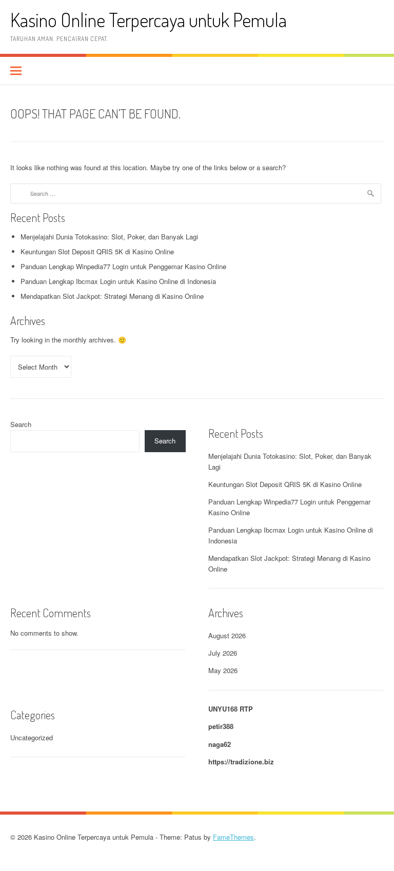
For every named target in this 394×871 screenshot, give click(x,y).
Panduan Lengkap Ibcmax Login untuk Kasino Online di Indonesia (118, 281)
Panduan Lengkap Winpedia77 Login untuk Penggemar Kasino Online (123, 266)
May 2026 (223, 670)
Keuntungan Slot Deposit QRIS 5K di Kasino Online (97, 251)
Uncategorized (31, 737)
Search (20, 424)
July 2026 (222, 653)
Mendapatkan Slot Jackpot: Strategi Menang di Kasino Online (112, 296)
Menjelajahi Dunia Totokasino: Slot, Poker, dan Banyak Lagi (109, 236)
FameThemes (233, 837)
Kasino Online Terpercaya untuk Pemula (148, 20)
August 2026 (227, 635)
